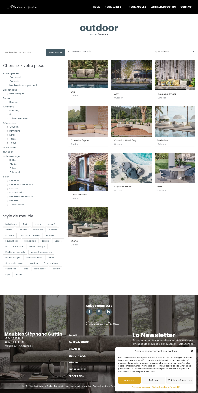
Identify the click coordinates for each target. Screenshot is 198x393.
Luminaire (14, 130)
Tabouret (14, 172)
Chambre (8, 106)
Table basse (16, 204)
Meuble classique (37, 246)
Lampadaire (30, 241)
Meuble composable (21, 196)
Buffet (13, 160)
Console (14, 81)
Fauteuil (13, 188)
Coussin (14, 126)
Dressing (14, 110)
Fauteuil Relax (11, 241)
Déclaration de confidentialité (166, 387)
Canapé (14, 180)
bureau (38, 224)
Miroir (12, 134)
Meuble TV (15, 200)
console (53, 229)
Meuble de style (12, 257)
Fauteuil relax (16, 192)
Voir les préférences (180, 380)
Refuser (153, 380)
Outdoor (8, 151)
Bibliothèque (10, 89)
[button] (191, 351)
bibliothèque (11, 224)
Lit (10, 114)
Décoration (9, 123)
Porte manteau (51, 263)
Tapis (12, 138)
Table (12, 168)
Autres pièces (11, 73)
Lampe (45, 241)
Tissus (12, 142)
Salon (6, 176)
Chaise (13, 164)
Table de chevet (18, 118)
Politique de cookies (141, 387)
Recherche (55, 52)
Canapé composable (21, 184)
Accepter (129, 380)
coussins (9, 235)
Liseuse (58, 241)
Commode (15, 77)
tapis (7, 274)
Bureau (7, 98)
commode (38, 229)
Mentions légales (83, 386)
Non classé (9, 147)
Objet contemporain (14, 263)
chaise (8, 229)
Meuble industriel (34, 257)
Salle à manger (11, 156)
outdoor (34, 263)
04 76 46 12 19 (15, 338)
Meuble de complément (23, 85)
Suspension (11, 268)
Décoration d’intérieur (30, 235)
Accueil (93, 34)
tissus (19, 274)
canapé (51, 224)
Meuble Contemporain (41, 252)
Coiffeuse (22, 229)
